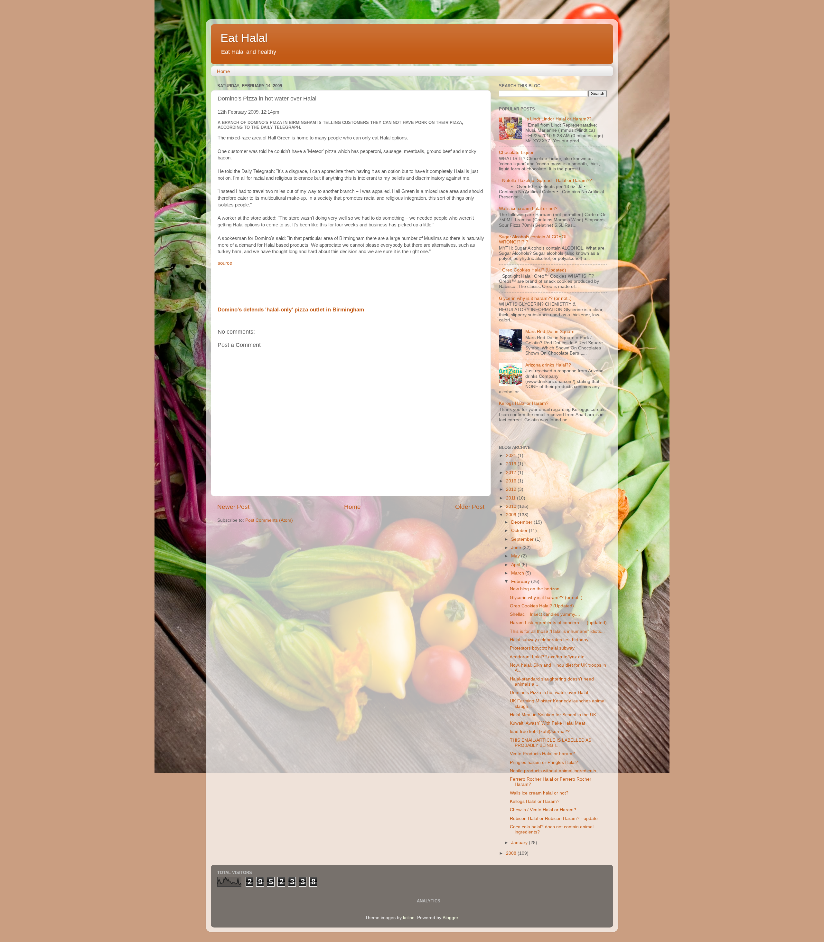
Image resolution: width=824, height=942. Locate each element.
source (225, 263)
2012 (512, 489)
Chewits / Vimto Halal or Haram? (543, 809)
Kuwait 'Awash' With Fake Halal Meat (547, 723)
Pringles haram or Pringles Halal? (544, 762)
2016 (512, 481)
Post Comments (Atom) (269, 520)
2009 (512, 514)
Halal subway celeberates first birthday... (551, 639)
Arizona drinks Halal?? (548, 365)
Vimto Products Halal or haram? (542, 753)
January (520, 842)
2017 (512, 472)
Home (223, 71)
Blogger (450, 917)
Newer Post (233, 506)
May (516, 556)
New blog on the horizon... (536, 588)
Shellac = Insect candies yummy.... (545, 614)
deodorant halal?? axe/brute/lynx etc (547, 656)
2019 (512, 463)
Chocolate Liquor (516, 152)
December (522, 522)
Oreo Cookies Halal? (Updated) (534, 270)
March (518, 573)
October (520, 530)
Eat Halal (243, 37)
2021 (512, 455)
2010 (512, 506)
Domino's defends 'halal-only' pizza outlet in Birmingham (291, 309)
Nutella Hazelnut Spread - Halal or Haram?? (547, 180)
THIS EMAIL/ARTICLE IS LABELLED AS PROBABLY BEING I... (550, 743)
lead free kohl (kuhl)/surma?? (540, 731)
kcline (409, 917)
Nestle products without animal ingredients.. (554, 770)
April (516, 564)
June (516, 547)
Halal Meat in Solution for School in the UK (553, 714)
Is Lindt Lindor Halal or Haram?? (558, 119)
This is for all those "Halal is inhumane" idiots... (557, 631)
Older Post (469, 506)
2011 (511, 498)
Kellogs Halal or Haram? (523, 403)
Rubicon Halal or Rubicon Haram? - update (554, 818)
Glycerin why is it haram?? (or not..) (535, 298)
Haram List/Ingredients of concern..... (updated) (558, 622)
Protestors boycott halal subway (542, 648)
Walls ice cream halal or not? (528, 208)
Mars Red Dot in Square (550, 331)
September (523, 539)
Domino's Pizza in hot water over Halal (549, 692)
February (521, 581)
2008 (512, 853)
